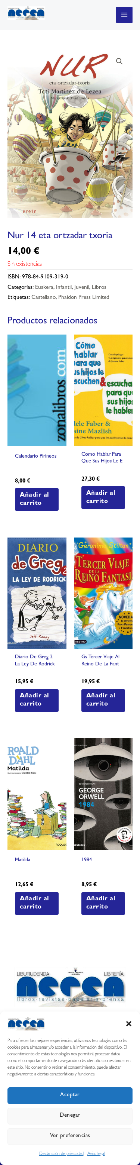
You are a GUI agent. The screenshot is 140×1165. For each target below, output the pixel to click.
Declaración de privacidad (61, 1154)
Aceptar (70, 1095)
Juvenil (81, 288)
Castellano (43, 298)
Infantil (64, 288)
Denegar (70, 1116)
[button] (129, 1023)
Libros (99, 288)
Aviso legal (96, 1154)
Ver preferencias (70, 1136)
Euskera (44, 288)
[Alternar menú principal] (124, 15)
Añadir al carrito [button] (34, 499)
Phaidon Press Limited (83, 298)
